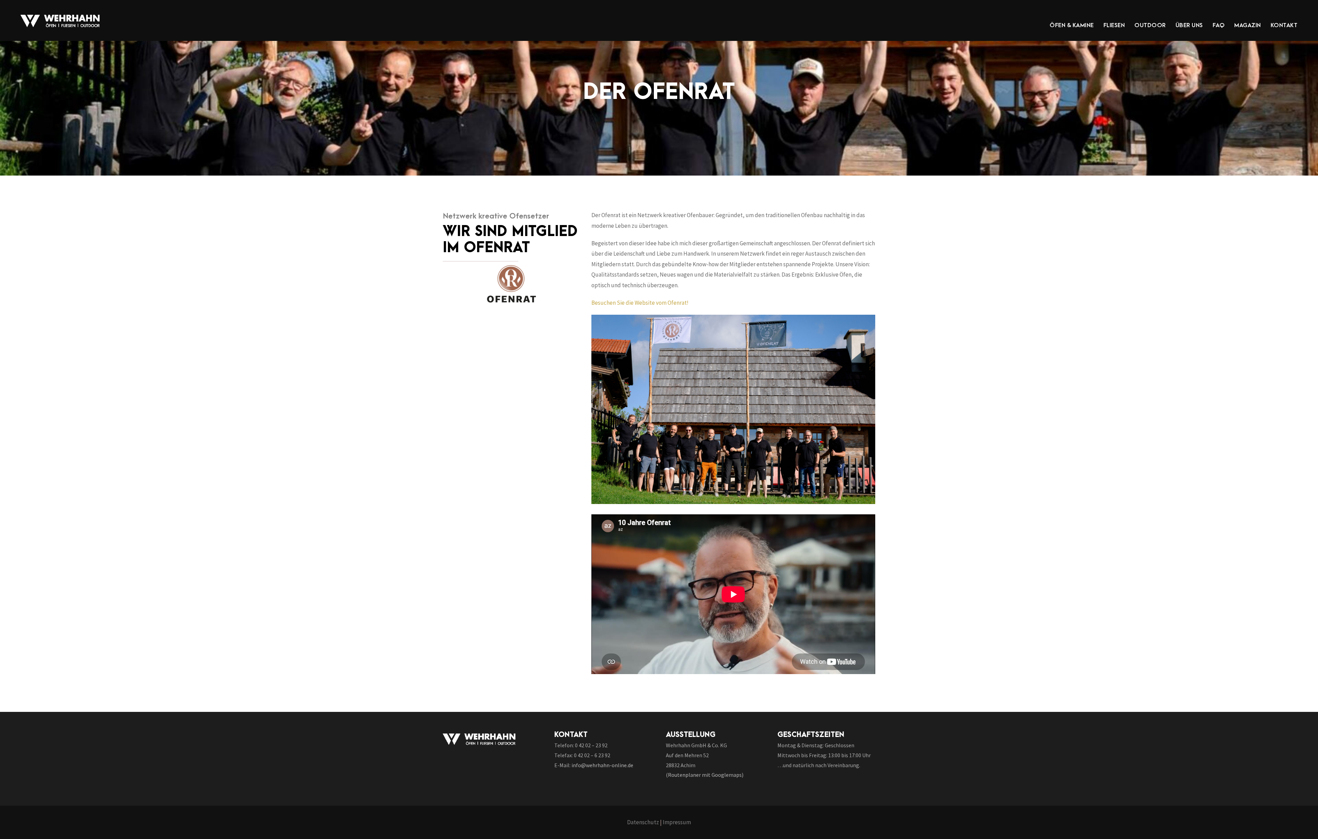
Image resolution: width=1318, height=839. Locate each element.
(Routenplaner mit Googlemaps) (704, 774)
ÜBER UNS (1189, 25)
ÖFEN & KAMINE (1072, 25)
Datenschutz (643, 822)
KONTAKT (1284, 25)
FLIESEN (1114, 25)
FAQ (1219, 25)
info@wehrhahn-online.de (602, 765)
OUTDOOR (1150, 25)
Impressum (677, 822)
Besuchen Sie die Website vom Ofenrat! (640, 302)
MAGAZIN (1247, 25)
